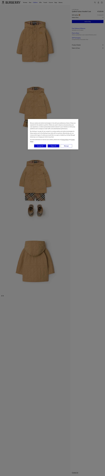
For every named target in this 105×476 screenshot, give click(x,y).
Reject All (53, 146)
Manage (66, 146)
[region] (53, 134)
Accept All (40, 146)
